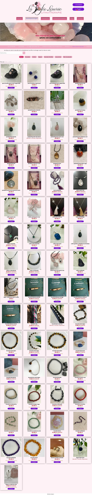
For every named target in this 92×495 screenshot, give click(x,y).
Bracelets (27, 57)
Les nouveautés (11, 46)
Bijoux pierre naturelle (78, 46)
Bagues (40, 57)
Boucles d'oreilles (48, 57)
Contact (80, 18)
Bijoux (21, 57)
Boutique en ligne (31, 18)
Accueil (19, 18)
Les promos (21, 46)
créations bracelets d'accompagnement (52, 46)
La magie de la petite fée (33, 46)
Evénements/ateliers (59, 18)
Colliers (34, 57)
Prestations (45, 18)
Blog (72, 18)
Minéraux (67, 46)
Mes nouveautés (67, 57)
